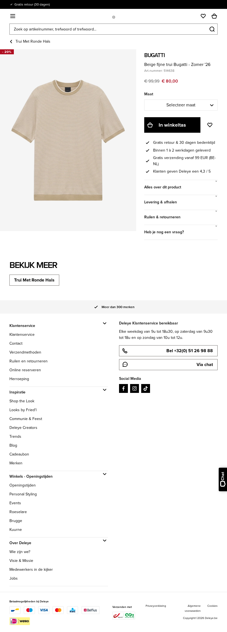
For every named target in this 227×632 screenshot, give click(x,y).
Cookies (212, 606)
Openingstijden (22, 485)
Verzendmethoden (25, 352)
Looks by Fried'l (23, 410)
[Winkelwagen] (214, 16)
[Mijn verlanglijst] (203, 16)
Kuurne (15, 530)
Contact (15, 343)
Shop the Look (21, 401)
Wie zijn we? (19, 552)
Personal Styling (23, 494)
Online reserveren (25, 370)
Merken (15, 463)
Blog (13, 445)
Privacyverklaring (156, 606)
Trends (15, 436)
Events (15, 503)
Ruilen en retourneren (28, 361)
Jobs (13, 578)
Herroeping (19, 379)
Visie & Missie (21, 561)
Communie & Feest (25, 419)
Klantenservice (22, 334)
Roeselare (18, 512)
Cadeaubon (19, 454)
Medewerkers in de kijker (31, 569)
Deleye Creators (23, 428)
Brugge (15, 521)
